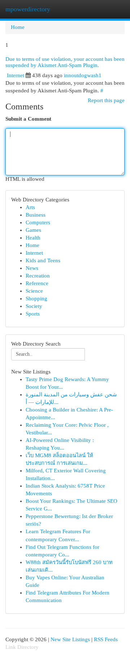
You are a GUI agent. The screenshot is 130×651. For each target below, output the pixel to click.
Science (34, 291)
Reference (37, 283)
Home (18, 27)
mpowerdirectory (27, 9)
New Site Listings (70, 639)
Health (33, 238)
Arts (30, 207)
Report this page (106, 100)
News (32, 268)
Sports (33, 314)
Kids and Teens (43, 260)
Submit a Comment (28, 119)
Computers (38, 222)
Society (34, 306)
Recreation (38, 276)
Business (36, 215)
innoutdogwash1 (82, 75)
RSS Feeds (106, 639)
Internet (15, 75)
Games (33, 230)
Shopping (36, 298)
